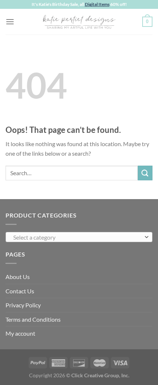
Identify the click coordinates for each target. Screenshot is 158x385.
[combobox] (79, 237)
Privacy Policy (23, 304)
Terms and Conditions (33, 319)
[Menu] (10, 22)
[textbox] (77, 237)
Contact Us (20, 290)
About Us (18, 276)
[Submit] (145, 173)
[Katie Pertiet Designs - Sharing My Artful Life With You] (79, 21)
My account (20, 333)
